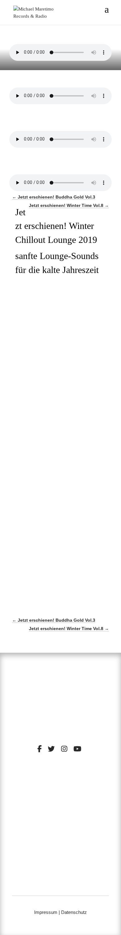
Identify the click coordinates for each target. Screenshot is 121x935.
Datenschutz (74, 912)
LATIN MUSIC (79, 797)
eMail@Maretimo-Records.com (60, 885)
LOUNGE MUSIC (82, 792)
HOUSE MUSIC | (46, 797)
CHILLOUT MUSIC (40, 792)
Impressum (45, 912)
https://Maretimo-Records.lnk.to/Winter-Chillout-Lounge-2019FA (54, 365)
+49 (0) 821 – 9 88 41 (60, 877)
